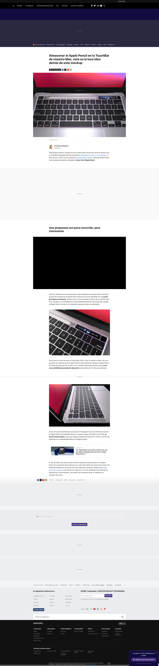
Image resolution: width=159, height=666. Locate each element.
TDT (81, 44)
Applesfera (36, 636)
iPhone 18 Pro (50, 44)
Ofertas (52, 602)
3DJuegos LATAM (51, 651)
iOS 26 (67, 605)
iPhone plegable (60, 44)
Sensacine (63, 631)
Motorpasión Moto (93, 633)
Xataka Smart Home (39, 638)
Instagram (98, 6)
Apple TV (87, 44)
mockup (73, 480)
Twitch (92, 6)
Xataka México (37, 651)
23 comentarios (56, 69)
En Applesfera (79, 447)
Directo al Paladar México (78, 651)
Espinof (63, 633)
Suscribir (108, 595)
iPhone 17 (52, 605)
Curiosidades (58, 480)
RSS (101, 608)
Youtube (101, 6)
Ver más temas (38, 609)
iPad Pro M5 (86, 585)
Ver (80, 524)
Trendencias (105, 631)
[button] (62, 146)
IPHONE (19, 6)
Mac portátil (68, 596)
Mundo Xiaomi (37, 640)
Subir (121, 623)
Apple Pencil (81, 480)
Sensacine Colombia (63, 654)
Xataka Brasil (37, 653)
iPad (105, 44)
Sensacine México (65, 651)
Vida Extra (49, 633)
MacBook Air (111, 44)
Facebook (63, 70)
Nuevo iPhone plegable (98, 585)
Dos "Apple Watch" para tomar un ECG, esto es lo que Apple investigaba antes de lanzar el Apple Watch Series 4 (91, 452)
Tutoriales (52, 596)
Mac (66, 480)
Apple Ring (110, 585)
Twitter (104, 6)
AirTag (99, 44)
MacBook (36, 605)
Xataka (35, 631)
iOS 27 (71, 585)
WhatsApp (68, 602)
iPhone (94, 44)
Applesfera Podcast (39, 596)
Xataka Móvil (37, 633)
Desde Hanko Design (85, 158)
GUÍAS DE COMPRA (77, 6)
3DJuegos (49, 631)
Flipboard (95, 6)
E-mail (71, 70)
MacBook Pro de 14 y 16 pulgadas (93, 155)
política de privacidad (103, 599)
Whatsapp (69, 44)
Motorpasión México (91, 651)
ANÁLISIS (65, 6)
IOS (57, 6)
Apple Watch (68, 599)
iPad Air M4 (64, 585)
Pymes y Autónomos (118, 634)
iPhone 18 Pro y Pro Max (51, 585)
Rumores (36, 602)
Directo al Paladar (78, 631)
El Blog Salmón (119, 631)
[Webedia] (122, 1)
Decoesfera (104, 633)
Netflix (76, 44)
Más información (92, 664)
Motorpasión (91, 631)
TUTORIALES (29, 6)
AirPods (36, 599)
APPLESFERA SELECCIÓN (45, 6)
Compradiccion (105, 636)
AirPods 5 (78, 585)
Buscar (122, 616)
